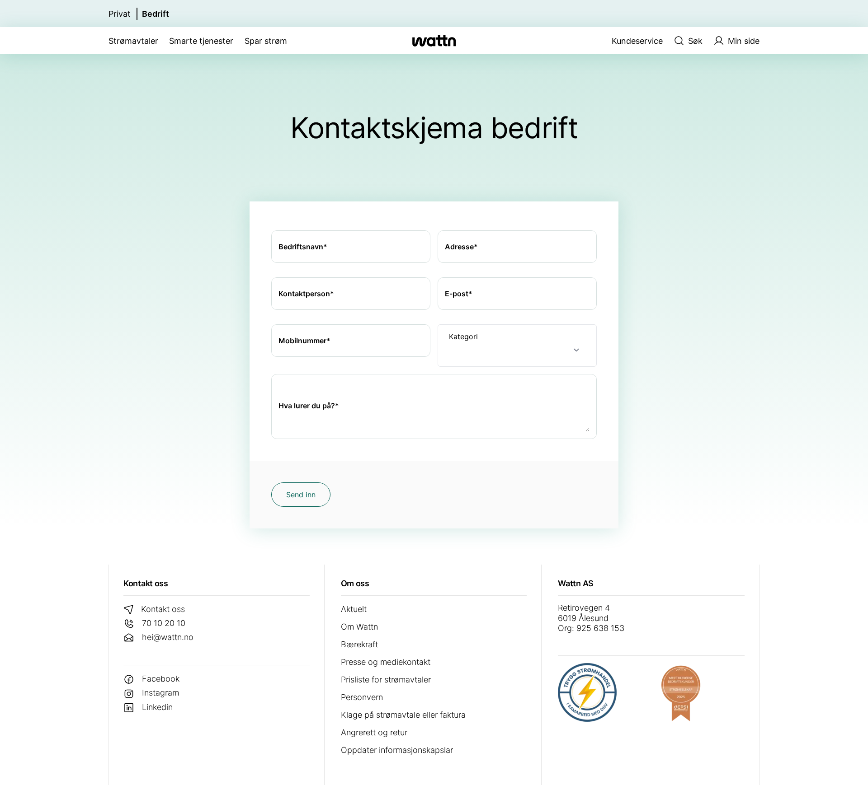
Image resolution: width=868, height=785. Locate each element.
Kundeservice (637, 41)
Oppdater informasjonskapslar (397, 750)
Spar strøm (266, 41)
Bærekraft (359, 644)
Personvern (362, 697)
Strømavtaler (133, 41)
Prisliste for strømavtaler (386, 679)
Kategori (463, 336)
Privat (119, 14)
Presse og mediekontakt (385, 662)
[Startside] (434, 40)
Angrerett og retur (374, 732)
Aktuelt (354, 609)
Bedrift (155, 14)
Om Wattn (359, 626)
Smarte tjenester (201, 41)
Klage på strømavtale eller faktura (403, 715)
